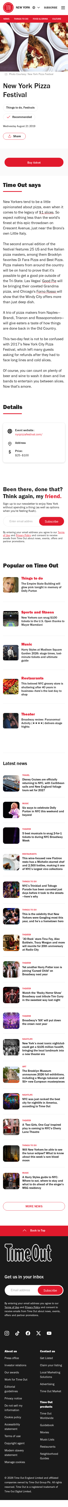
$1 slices (46, 213)
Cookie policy (13, 1417)
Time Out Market (50, 1391)
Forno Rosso (46, 292)
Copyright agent (15, 1443)
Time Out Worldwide (46, 1416)
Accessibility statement (12, 1427)
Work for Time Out (16, 1379)
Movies (44, 1432)
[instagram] (7, 1333)
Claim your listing (51, 1365)
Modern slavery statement (14, 1453)
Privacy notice (13, 1398)
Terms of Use (12, 1307)
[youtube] (49, 1333)
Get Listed (46, 1358)
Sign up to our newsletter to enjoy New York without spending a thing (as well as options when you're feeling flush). (31, 508)
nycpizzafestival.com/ (28, 434)
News (6, 19)
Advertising (47, 1384)
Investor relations (15, 1365)
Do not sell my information (13, 1408)
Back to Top (37, 1230)
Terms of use (13, 1436)
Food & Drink (40, 19)
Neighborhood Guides (49, 1456)
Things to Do (21, 19)
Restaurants (47, 1447)
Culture (56, 19)
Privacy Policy (23, 535)
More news (34, 1206)
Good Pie (49, 281)
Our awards (12, 1372)
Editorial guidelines (11, 1389)
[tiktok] (17, 1333)
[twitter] (38, 1333)
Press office (12, 1358)
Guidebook (47, 1425)
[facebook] (28, 1333)
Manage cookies (15, 1462)
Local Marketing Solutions (50, 1375)
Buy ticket (34, 163)
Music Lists (47, 1439)
